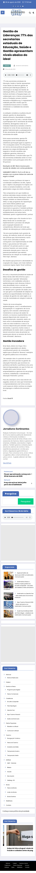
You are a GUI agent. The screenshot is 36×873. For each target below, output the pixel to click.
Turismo (8, 735)
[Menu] (2, 12)
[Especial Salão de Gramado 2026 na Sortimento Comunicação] (10, 577)
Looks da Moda (12, 792)
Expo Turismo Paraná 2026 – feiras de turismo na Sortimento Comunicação (24, 604)
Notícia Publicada (12, 678)
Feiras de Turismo (12, 742)
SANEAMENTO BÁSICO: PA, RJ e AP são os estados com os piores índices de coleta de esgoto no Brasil (18, 174)
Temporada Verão (12, 755)
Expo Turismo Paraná (13, 714)
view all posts (7, 463)
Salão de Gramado (13, 719)
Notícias (7, 65)
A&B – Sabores (11, 763)
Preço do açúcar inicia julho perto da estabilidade (15, 483)
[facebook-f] (13, 6)
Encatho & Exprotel (12, 701)
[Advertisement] (18, 543)
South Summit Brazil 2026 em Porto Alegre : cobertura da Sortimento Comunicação (24, 613)
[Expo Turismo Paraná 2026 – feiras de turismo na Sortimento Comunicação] (10, 606)
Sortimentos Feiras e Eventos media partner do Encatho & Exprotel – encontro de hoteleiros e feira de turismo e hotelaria (19, 585)
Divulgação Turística (13, 738)
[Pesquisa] (29, 12)
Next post (7, 480)
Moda (8, 785)
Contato (8, 805)
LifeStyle (8, 760)
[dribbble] (18, 6)
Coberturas (9, 698)
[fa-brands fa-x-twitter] (15, 6)
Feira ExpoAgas (11, 706)
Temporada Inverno (13, 751)
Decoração (10, 776)
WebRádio (9, 801)
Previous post (8, 471)
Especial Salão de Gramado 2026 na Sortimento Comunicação (24, 575)
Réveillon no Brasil (12, 726)
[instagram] (20, 6)
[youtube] (23, 6)
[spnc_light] (33, 13)
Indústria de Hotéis (13, 747)
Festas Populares (11, 723)
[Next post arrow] (31, 483)
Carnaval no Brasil (13, 731)
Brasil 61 (10, 398)
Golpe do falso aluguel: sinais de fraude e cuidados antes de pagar (17, 849)
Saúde (9, 772)
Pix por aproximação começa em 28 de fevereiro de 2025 (17, 475)
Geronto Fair (11, 710)
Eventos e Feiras (11, 686)
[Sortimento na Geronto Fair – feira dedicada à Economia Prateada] (10, 597)
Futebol (8, 682)
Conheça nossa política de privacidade (15, 811)
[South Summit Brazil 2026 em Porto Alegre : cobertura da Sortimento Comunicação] (10, 615)
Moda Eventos (11, 796)
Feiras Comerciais (12, 694)
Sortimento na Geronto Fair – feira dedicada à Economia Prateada (24, 595)
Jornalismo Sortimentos (22, 65)
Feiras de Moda (12, 788)
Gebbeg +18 (10, 780)
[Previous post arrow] (31, 474)
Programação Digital (13, 690)
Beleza (9, 767)
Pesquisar (26, 501)
